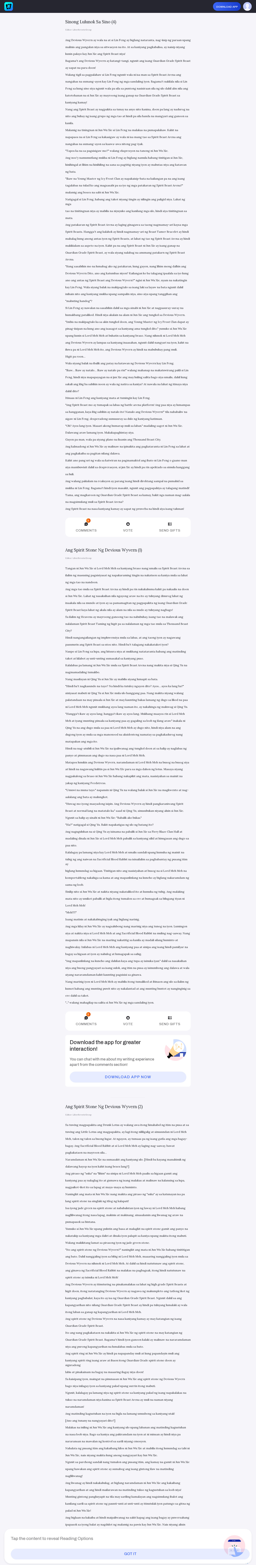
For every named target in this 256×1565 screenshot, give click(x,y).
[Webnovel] (8, 6)
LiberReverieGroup (82, 29)
